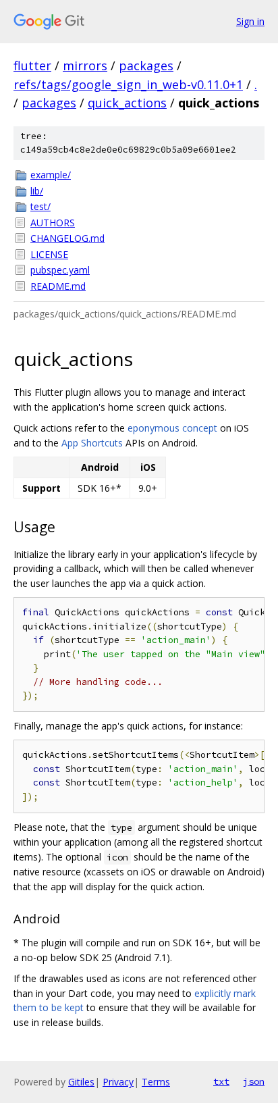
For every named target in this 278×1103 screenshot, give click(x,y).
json (254, 1081)
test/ (40, 206)
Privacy (118, 1081)
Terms (156, 1081)
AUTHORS (52, 222)
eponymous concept (172, 427)
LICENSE (49, 254)
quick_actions (127, 103)
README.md (58, 286)
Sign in (250, 21)
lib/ (36, 190)
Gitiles (81, 1081)
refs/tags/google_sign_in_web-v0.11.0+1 (128, 84)
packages (146, 65)
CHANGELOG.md (67, 238)
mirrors (85, 65)
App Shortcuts (92, 442)
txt (221, 1081)
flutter (32, 65)
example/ (50, 174)
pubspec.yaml (60, 269)
